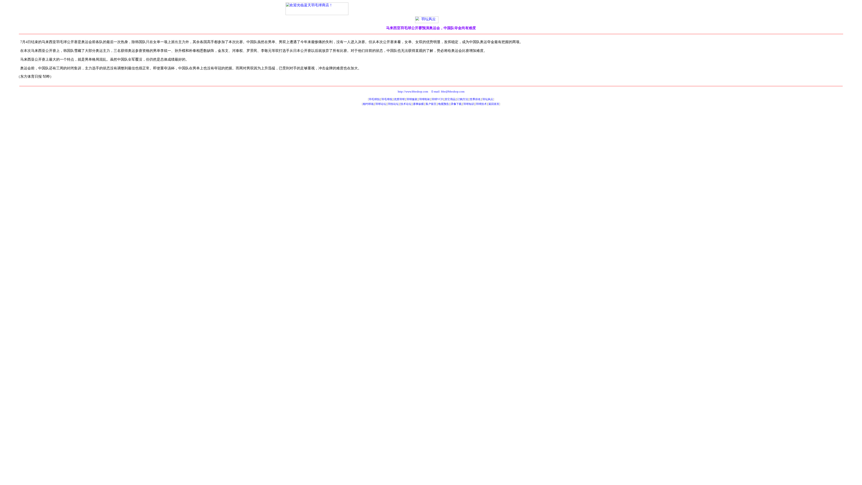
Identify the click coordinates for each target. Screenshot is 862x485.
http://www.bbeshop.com (413, 91)
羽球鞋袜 (424, 99)
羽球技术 (481, 104)
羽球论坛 (380, 104)
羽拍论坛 (393, 104)
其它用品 (450, 99)
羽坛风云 (487, 99)
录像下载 (456, 104)
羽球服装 (412, 99)
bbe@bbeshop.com (452, 91)
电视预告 (443, 104)
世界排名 (475, 99)
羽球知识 (468, 104)
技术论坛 (405, 104)
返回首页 (493, 104)
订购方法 (462, 99)
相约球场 (368, 104)
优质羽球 (399, 99)
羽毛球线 (386, 99)
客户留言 (431, 104)
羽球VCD (437, 99)
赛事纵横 (418, 104)
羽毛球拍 (374, 99)
